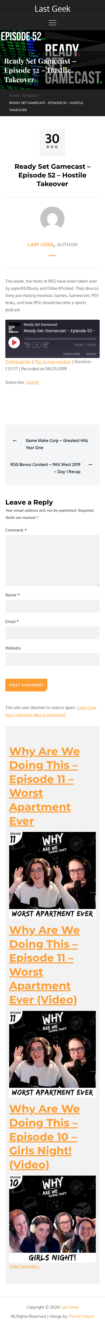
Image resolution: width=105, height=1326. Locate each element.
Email (12, 621)
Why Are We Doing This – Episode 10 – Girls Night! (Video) (44, 1136)
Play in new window (52, 361)
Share (91, 354)
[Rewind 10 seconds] (27, 345)
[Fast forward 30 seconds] (46, 345)
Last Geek (52, 8)
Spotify (32, 382)
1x (36, 345)
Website (13, 648)
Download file (18, 361)
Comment (16, 530)
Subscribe (71, 354)
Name (12, 595)
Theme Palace (81, 1316)
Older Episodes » (24, 1266)
